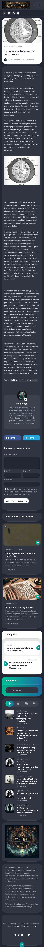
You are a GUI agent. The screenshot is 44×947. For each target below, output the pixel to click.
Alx (36, 926)
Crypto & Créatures (23, 745)
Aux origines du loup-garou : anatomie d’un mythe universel (26, 750)
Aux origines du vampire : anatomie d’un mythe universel (27, 766)
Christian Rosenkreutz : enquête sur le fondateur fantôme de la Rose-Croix (27, 734)
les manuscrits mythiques (19, 607)
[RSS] (26, 935)
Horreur (35, 745)
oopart (22, 380)
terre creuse (33, 380)
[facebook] (15, 935)
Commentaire (11, 454)
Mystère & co (12, 46)
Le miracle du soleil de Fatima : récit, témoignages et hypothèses (26, 717)
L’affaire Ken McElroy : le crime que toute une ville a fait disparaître (26, 781)
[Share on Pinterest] (14, 13)
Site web (8, 480)
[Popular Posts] (18, 704)
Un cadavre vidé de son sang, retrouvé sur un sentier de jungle (27, 795)
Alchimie (14, 380)
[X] (18, 935)
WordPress (20, 926)
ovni (21, 46)
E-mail (26, 471)
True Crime (28, 776)
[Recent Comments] (26, 704)
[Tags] (34, 704)
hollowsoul (14, 60)
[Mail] (29, 935)
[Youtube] (22, 935)
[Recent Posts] (10, 704)
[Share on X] (4, 13)
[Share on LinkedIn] (18, 13)
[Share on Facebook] (9, 13)
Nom (7, 471)
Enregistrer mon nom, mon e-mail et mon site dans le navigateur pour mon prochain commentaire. (21, 492)
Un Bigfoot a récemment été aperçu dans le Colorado (27, 810)
